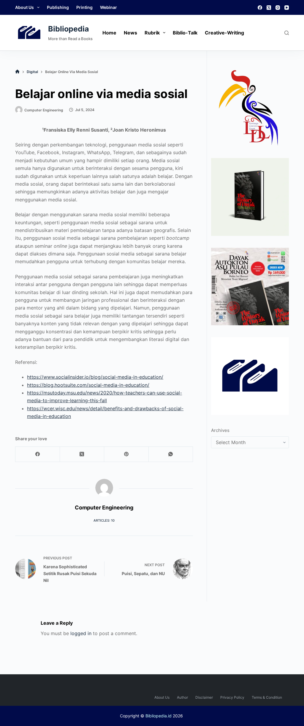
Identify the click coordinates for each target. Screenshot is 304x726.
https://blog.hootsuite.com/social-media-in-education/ (88, 385)
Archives (220, 430)
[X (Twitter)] (269, 7)
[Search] (286, 33)
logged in (80, 633)
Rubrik (152, 33)
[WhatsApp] (171, 454)
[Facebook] (260, 7)
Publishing (58, 7)
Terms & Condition (267, 697)
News (130, 33)
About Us (24, 7)
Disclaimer (204, 697)
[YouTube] (286, 7)
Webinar (108, 7)
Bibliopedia (68, 28)
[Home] (17, 72)
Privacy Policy (232, 697)
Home (109, 33)
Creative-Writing (224, 33)
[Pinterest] (126, 454)
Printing (84, 7)
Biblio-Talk (185, 33)
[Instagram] (278, 7)
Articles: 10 (104, 520)
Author (182, 697)
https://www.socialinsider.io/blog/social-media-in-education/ (95, 377)
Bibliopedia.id (158, 715)
